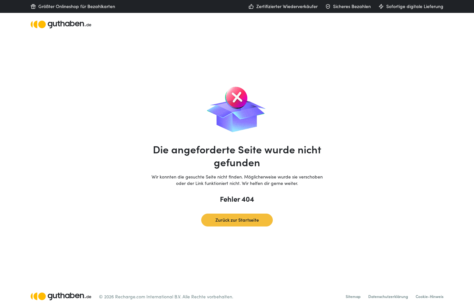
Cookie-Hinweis (429, 296)
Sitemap (353, 296)
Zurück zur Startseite (237, 220)
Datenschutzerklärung (388, 296)
